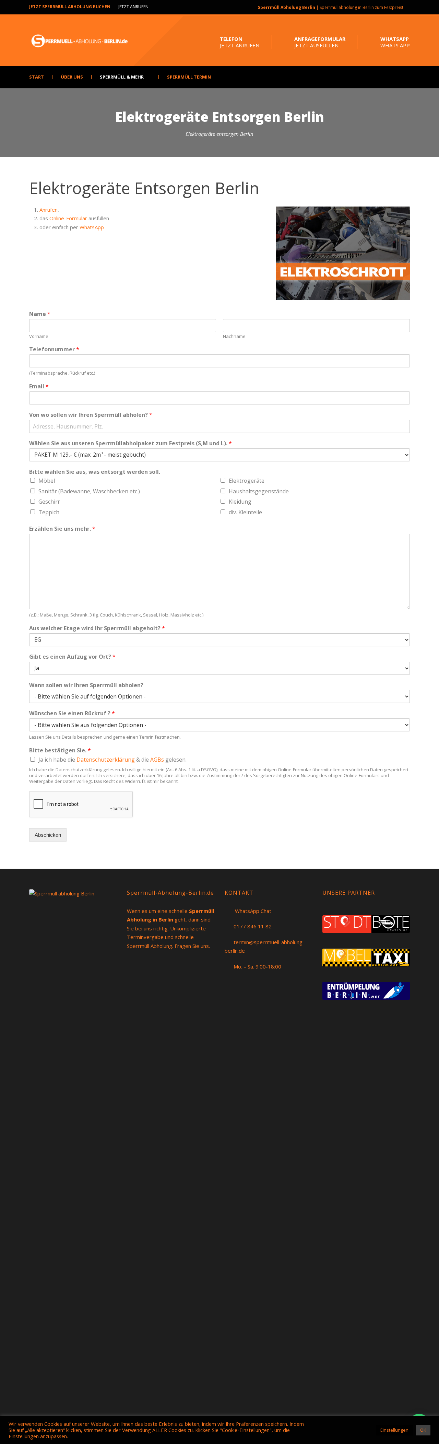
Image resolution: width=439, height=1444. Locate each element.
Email (39, 386)
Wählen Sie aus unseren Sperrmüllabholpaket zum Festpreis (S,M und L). (130, 443)
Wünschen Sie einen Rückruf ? (72, 713)
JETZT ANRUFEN (133, 7)
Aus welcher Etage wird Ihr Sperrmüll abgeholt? (97, 628)
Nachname (234, 336)
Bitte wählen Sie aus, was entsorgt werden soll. (94, 472)
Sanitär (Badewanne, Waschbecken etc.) (89, 491)
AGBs (157, 759)
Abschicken (48, 835)
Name (39, 314)
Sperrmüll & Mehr (122, 77)
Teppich (48, 512)
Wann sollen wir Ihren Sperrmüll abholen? (86, 685)
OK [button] (423, 1430)
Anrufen (48, 209)
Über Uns (72, 77)
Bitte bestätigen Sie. (60, 750)
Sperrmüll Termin (189, 77)
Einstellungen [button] (394, 1430)
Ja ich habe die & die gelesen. (112, 759)
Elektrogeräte (246, 480)
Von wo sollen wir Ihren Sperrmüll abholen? (90, 415)
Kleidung (240, 501)
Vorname (38, 336)
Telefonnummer (54, 349)
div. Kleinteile (245, 512)
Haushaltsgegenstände (259, 491)
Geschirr (49, 501)
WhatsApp (92, 227)
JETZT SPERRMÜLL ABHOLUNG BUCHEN (69, 7)
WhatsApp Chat (253, 910)
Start (36, 77)
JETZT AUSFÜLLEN (316, 45)
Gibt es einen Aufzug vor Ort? (72, 656)
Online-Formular (68, 218)
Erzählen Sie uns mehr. (62, 528)
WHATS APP (395, 45)
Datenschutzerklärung (105, 759)
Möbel (46, 480)
